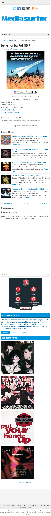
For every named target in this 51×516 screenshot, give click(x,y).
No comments (18, 49)
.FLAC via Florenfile (8, 110)
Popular (5, 333)
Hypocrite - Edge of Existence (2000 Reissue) (30, 189)
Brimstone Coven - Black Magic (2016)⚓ (28, 176)
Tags (14, 333)
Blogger (30, 482)
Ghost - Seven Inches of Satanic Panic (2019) (29, 136)
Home (4, 40)
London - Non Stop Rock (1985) (15, 45)
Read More (16, 145)
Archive (23, 333)
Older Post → (44, 203)
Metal (10, 40)
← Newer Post (7, 203)
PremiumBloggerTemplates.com (10, 512)
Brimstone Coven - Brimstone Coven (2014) (29, 162)
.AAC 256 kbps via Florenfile (10, 112)
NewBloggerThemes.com (28, 512)
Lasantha (39, 511)
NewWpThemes (19, 511)
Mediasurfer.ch (19, 505)
